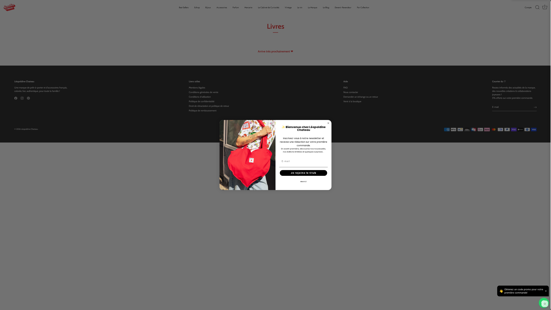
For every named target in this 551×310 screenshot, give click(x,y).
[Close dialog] (328, 123)
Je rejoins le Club (303, 173)
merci (303, 182)
